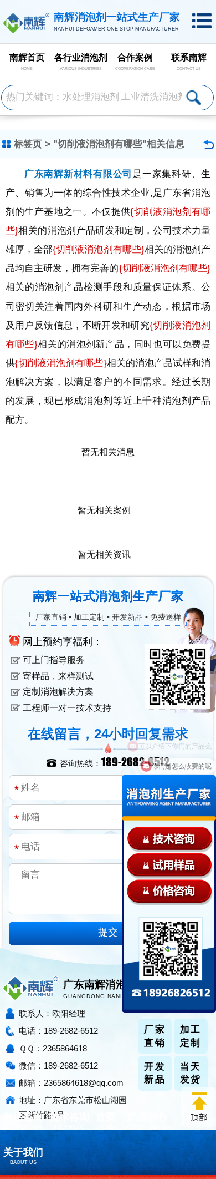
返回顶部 (198, 1107)
